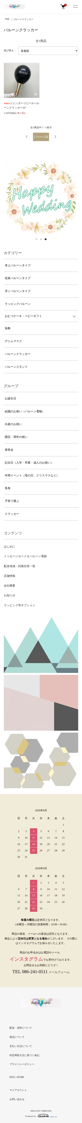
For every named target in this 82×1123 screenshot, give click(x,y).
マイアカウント (18, 1090)
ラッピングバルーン (18, 303)
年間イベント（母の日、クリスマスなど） (32, 475)
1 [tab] (36, 239)
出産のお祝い (13, 424)
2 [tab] (41, 239)
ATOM (20, 1077)
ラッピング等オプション (19, 605)
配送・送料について (21, 1027)
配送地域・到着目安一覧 (19, 566)
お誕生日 (10, 398)
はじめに (9, 546)
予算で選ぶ (12, 501)
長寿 (7, 488)
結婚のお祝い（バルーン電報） (25, 411)
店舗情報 (9, 575)
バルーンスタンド (16, 366)
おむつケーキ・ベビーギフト (23, 316)
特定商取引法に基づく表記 (24, 1055)
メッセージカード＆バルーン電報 (25, 556)
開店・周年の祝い (16, 436)
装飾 (7, 328)
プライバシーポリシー (22, 1064)
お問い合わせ (17, 1099)
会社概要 (9, 585)
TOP (7, 19)
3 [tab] (46, 239)
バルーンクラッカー (23, 19)
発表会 (9, 449)
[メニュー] (75, 6)
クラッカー (12, 513)
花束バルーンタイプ (18, 278)
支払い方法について (21, 1046)
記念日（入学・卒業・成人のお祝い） (29, 462)
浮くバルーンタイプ (18, 291)
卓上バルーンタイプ (18, 265)
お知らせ (9, 595)
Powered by (30, 1116)
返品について (17, 1037)
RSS (12, 1077)
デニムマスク (13, 341)
